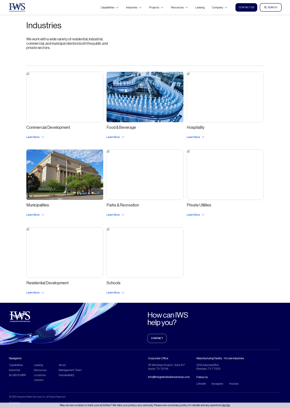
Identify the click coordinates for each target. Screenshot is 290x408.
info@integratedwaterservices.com (169, 377)
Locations (40, 375)
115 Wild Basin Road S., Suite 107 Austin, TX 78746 (166, 366)
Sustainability (66, 375)
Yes (224, 405)
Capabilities (16, 365)
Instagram (217, 383)
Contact (157, 338)
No (228, 405)
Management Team (70, 370)
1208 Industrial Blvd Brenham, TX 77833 (208, 366)
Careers (38, 380)
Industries (14, 370)
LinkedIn (201, 383)
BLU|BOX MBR (17, 375)
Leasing (38, 365)
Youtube (234, 383)
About (62, 365)
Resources (40, 370)
